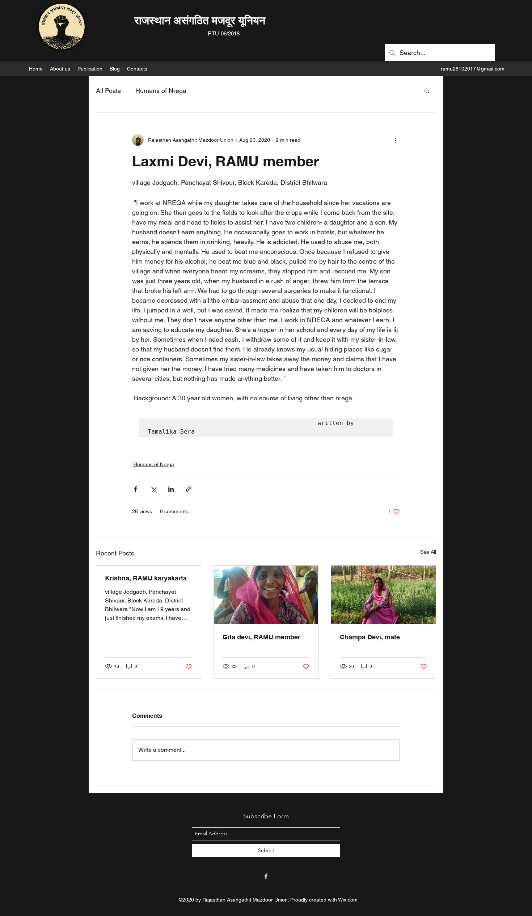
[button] (60, 68)
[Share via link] (188, 489)
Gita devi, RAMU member (261, 637)
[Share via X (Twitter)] (153, 489)
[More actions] (395, 140)
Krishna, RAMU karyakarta (146, 578)
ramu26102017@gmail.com (472, 69)
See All (428, 552)
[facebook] (266, 876)
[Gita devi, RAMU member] (266, 595)
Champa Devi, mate (370, 637)
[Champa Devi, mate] (383, 595)
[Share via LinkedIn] (171, 489)
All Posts (108, 90)
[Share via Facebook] (135, 489)
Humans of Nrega (160, 90)
